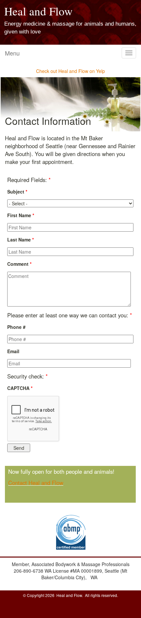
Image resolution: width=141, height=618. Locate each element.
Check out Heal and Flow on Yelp (70, 71)
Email (13, 351)
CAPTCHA (19, 388)
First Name (20, 215)
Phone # (16, 327)
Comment (19, 264)
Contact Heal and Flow (35, 483)
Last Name (20, 239)
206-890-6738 (29, 570)
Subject (17, 191)
